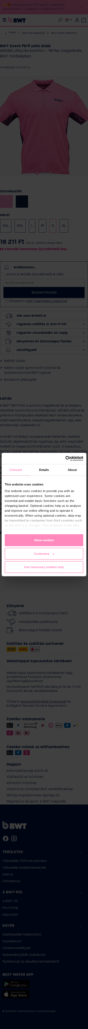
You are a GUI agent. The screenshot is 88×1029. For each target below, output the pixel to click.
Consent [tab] (16, 470)
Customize (41, 553)
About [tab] (72, 470)
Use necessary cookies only (44, 567)
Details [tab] (44, 470)
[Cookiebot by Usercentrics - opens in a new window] (65, 458)
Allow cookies (44, 540)
